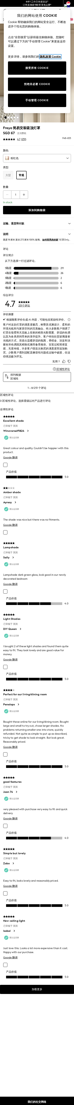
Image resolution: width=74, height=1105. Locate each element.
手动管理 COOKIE (37, 100)
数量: (6, 187)
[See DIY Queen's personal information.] (20, 628)
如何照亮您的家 (50, 239)
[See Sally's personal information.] (12, 557)
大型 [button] (8, 175)
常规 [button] (21, 175)
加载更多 (37, 989)
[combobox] (37, 158)
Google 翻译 (10, 457)
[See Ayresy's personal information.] (15, 502)
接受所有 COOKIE (37, 68)
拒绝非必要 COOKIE (37, 84)
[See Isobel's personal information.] (14, 930)
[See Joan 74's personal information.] (16, 791)
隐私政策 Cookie (50, 56)
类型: (6, 167)
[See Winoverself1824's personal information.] (27, 430)
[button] (5, 117)
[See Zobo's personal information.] (13, 863)
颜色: (6, 150)
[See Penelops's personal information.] (18, 704)
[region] (37, 61)
